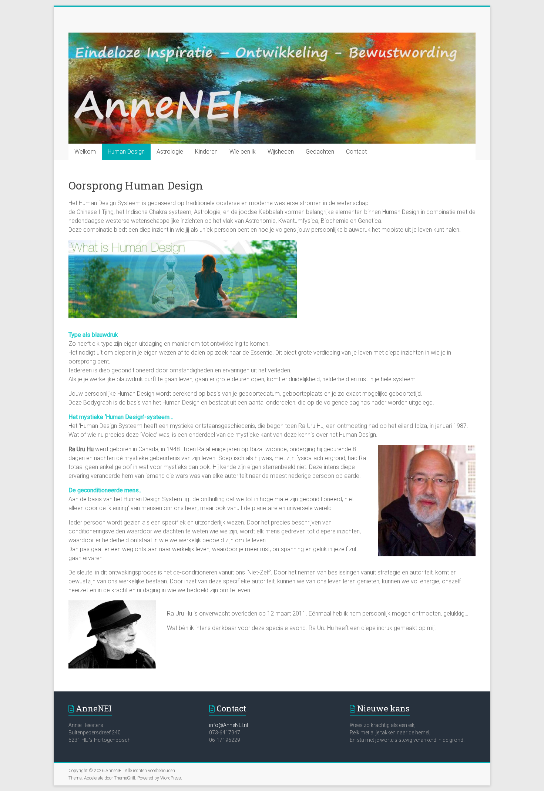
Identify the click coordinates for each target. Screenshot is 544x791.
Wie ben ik (242, 151)
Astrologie (170, 151)
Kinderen (206, 151)
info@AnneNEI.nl (228, 725)
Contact (356, 151)
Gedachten (320, 151)
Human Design (126, 151)
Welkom (85, 151)
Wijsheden (281, 151)
